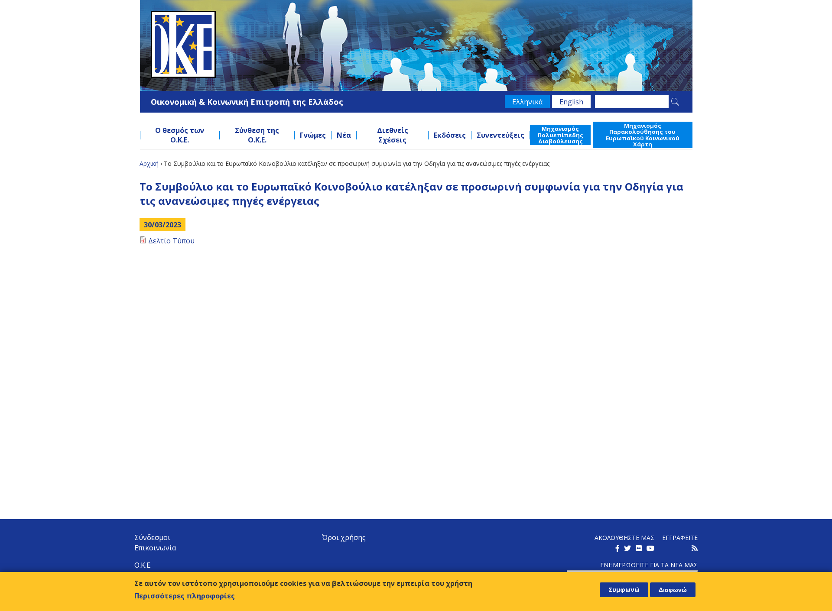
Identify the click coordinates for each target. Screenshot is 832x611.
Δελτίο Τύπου (171, 241)
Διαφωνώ (673, 589)
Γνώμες (313, 135)
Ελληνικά (527, 102)
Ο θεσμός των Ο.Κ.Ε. (179, 135)
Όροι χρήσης (344, 537)
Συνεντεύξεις (500, 135)
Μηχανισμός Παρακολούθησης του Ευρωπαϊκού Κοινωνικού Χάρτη (642, 135)
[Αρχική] (416, 44)
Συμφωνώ (624, 589)
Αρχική (149, 163)
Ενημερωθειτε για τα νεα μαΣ (649, 565)
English (571, 102)
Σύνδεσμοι (152, 537)
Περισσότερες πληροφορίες (184, 595)
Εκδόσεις (450, 135)
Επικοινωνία (155, 548)
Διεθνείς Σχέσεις (392, 135)
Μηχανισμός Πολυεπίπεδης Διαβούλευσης (560, 135)
